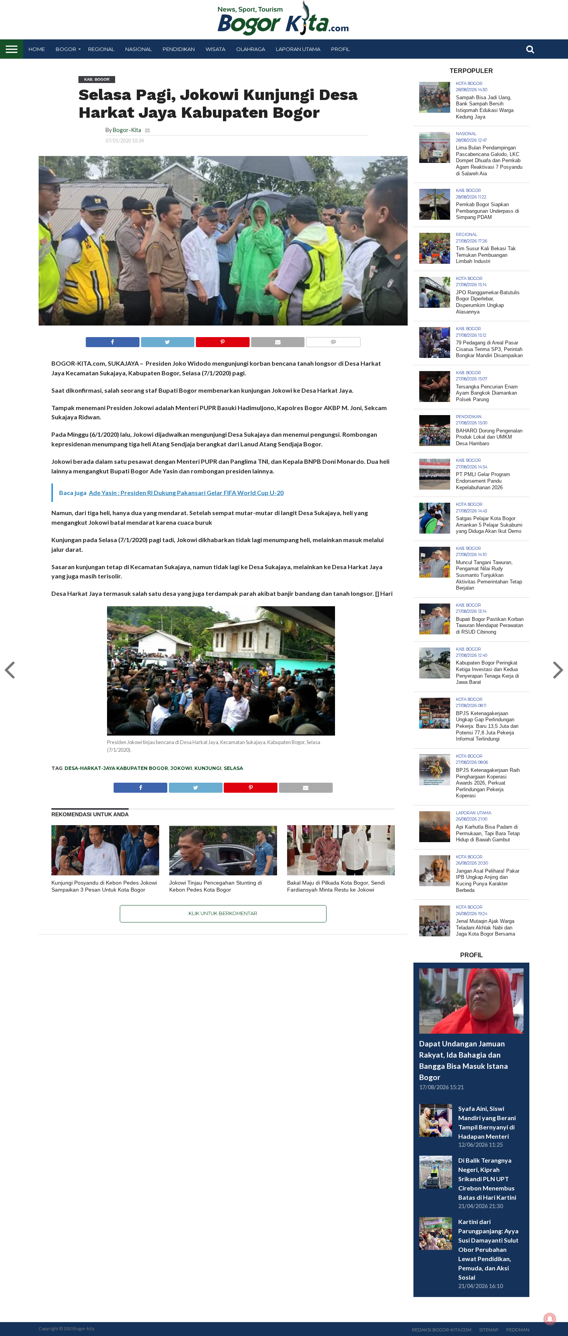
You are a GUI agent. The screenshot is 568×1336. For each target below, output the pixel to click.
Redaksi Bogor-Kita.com (441, 1330)
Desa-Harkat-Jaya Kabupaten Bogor (116, 768)
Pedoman (517, 1330)
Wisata (215, 49)
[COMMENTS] (333, 340)
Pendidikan (179, 49)
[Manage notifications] (550, 1319)
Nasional (138, 49)
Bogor (66, 49)
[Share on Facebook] (112, 340)
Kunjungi (207, 768)
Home (37, 49)
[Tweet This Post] (168, 340)
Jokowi (181, 768)
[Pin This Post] (223, 340)
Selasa (233, 768)
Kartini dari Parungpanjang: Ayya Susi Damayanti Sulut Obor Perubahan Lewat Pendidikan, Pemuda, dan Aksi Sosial (488, 1249)
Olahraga (250, 49)
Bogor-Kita (127, 130)
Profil (340, 49)
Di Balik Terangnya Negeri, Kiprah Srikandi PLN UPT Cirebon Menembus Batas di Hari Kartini (487, 1178)
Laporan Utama (298, 49)
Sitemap (488, 1330)
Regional (101, 49)
